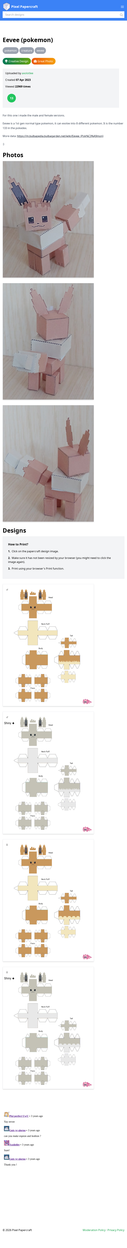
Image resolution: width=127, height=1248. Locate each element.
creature (26, 50)
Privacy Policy (115, 1230)
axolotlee (27, 73)
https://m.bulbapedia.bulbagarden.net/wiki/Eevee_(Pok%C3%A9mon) (60, 136)
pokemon (11, 50)
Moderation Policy (94, 1230)
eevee (40, 50)
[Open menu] (122, 6)
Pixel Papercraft (24, 6)
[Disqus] (63, 1151)
